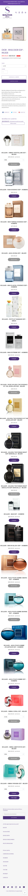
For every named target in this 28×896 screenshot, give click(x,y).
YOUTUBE (5, 869)
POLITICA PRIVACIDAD (8, 843)
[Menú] (25, 12)
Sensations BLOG (6, 831)
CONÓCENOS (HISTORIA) (8, 853)
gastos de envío (5, 58)
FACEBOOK (5, 857)
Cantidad (3, 69)
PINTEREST (5, 873)
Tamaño (3, 63)
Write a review (13, 123)
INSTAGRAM (5, 861)
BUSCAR (5, 827)
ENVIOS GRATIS (6, 835)
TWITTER (5, 865)
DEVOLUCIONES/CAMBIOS (8, 839)
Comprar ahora (14, 81)
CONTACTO (5, 877)
